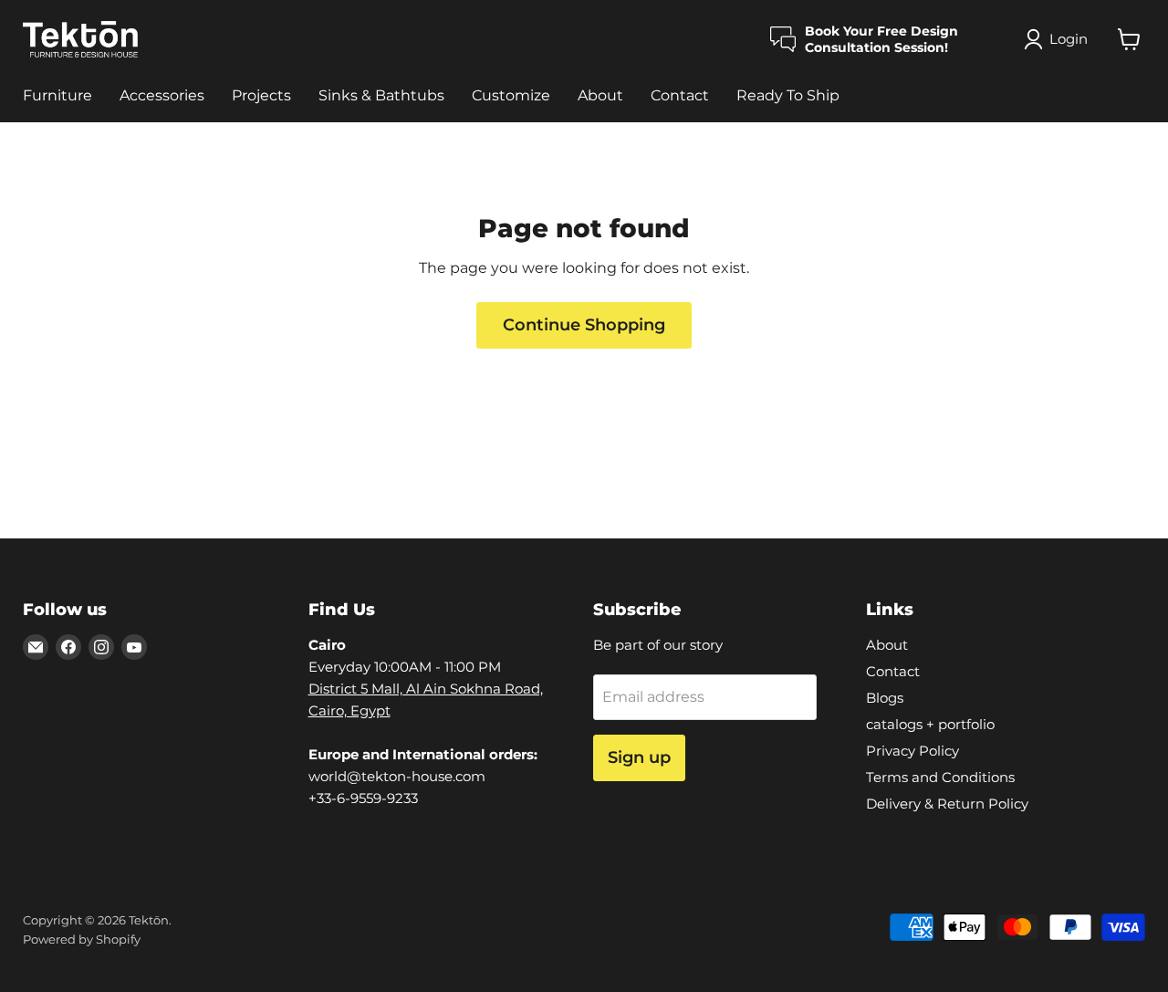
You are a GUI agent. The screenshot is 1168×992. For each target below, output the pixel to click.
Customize (511, 95)
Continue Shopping (584, 325)
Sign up (639, 757)
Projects (261, 95)
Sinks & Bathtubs (381, 95)
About (600, 95)
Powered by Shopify (82, 939)
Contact (680, 95)
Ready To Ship (788, 95)
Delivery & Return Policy (947, 803)
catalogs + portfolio (930, 724)
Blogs (884, 697)
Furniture (57, 95)
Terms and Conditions (940, 777)
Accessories (162, 95)
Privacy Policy (912, 750)
